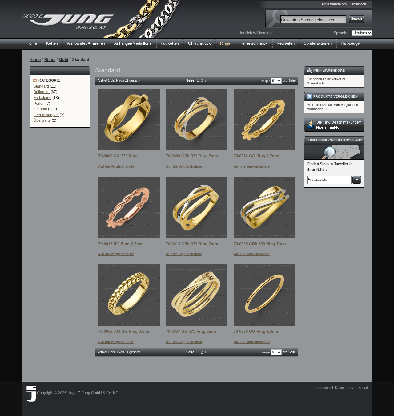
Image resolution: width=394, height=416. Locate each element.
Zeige (265, 81)
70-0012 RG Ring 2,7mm (121, 244)
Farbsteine (42, 98)
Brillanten (42, 92)
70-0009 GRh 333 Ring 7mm (192, 156)
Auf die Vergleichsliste (116, 166)
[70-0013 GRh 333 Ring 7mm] (196, 207)
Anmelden (358, 4)
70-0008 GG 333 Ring (118, 156)
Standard (41, 86)
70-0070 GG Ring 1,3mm (256, 331)
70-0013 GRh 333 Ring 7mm (192, 244)
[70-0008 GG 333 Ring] (129, 119)
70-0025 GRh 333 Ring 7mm (260, 244)
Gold (63, 59)
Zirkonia (40, 109)
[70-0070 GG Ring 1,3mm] (264, 295)
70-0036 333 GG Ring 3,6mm (125, 331)
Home (31, 43)
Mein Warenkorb (334, 4)
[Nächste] (206, 80)
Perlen (39, 103)
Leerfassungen (46, 115)
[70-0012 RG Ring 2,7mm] (129, 207)
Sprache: (342, 33)
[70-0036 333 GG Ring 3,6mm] (129, 295)
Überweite (42, 120)
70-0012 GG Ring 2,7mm (256, 156)
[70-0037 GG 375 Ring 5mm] (196, 295)
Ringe (49, 59)
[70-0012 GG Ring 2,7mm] (264, 119)
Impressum (322, 387)
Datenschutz (344, 387)
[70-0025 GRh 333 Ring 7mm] (264, 207)
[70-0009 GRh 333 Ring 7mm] (196, 119)
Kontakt (364, 387)
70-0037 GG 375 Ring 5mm (191, 331)
